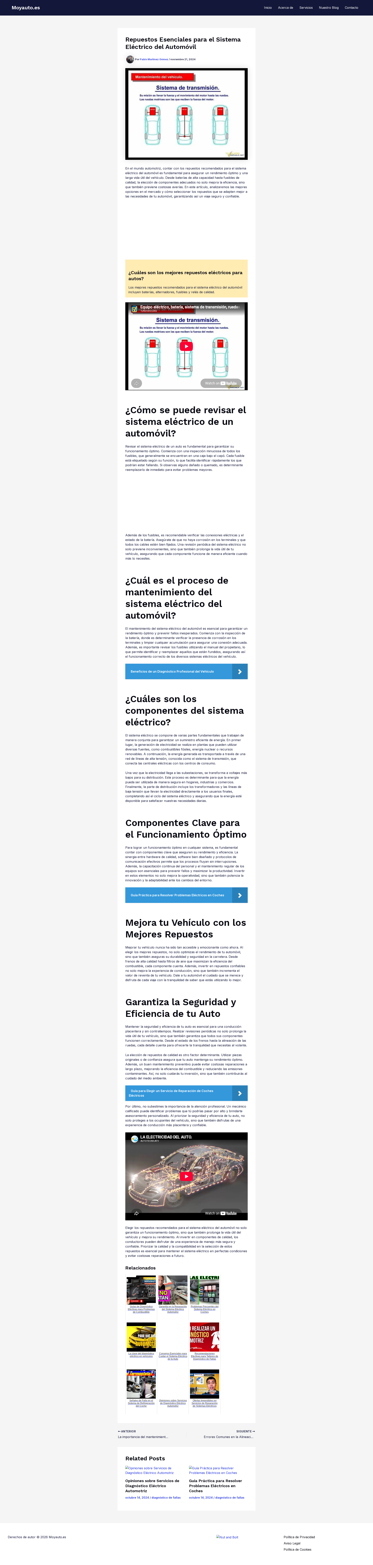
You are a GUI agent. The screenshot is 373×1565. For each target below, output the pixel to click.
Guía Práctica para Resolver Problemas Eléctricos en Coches (215, 1485)
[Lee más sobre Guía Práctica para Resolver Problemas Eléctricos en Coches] (218, 1470)
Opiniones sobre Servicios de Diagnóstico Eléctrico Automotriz (152, 1485)
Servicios (306, 8)
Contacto (351, 8)
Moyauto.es (26, 7)
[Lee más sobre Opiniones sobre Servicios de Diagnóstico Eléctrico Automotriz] (154, 1470)
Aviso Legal (292, 1543)
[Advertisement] (186, 231)
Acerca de (285, 8)
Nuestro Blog (329, 8)
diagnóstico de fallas (166, 1497)
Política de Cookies (297, 1549)
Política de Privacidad (299, 1537)
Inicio (268, 8)
